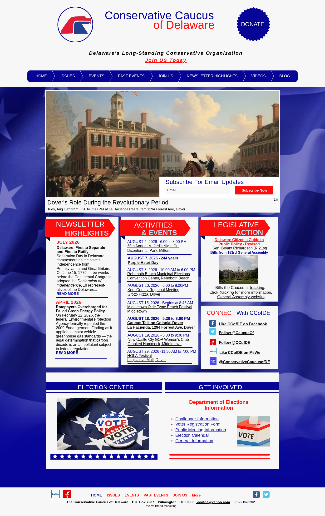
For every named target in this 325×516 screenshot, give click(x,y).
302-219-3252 (242, 502)
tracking (257, 287)
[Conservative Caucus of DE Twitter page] (266, 494)
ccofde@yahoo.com (213, 502)
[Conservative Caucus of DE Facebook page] (256, 494)
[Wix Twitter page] (212, 331)
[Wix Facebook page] (212, 323)
